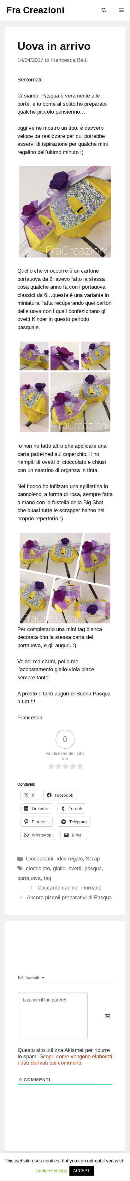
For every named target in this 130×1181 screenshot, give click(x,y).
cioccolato (38, 868)
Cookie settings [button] (51, 1170)
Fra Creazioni (35, 10)
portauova (29, 878)
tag (47, 878)
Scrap (93, 859)
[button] (104, 10)
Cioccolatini (39, 859)
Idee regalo (69, 859)
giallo (59, 868)
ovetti (74, 868)
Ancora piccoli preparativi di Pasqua (69, 898)
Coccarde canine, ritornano (69, 888)
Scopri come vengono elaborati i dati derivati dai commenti (65, 1060)
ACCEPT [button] (81, 1170)
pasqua (93, 868)
